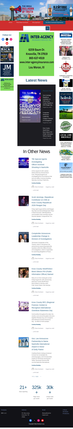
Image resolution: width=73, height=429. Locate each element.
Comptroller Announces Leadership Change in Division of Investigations (48, 116)
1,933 (36, 376)
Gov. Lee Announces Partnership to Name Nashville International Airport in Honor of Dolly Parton (40, 344)
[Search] (48, 28)
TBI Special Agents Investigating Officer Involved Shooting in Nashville (29, 103)
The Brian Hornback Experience (54, 22)
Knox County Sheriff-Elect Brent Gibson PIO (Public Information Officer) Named (48, 132)
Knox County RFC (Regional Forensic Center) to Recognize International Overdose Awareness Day (43, 306)
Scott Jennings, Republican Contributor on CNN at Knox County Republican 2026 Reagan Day (48, 100)
